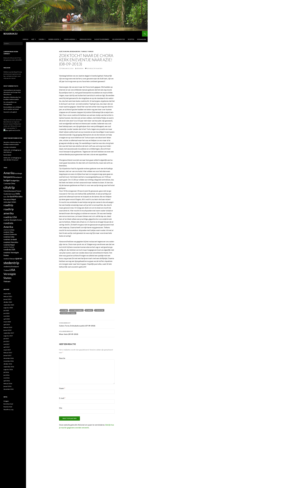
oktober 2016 (8, 364)
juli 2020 (6, 310)
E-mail (62, 398)
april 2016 (7, 381)
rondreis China (8, 232)
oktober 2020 (8, 302)
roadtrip (8, 205)
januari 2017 (7, 355)
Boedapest (18, 177)
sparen (18, 258)
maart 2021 (7, 294)
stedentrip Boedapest (11, 266)
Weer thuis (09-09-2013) (68, 332)
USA (12, 269)
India (18, 193)
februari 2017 (8, 353)
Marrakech (7, 199)
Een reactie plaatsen (94, 68)
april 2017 (7, 347)
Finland (18, 191)
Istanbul (89, 310)
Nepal (13, 199)
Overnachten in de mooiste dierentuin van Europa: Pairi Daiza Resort (12, 92)
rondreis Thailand (9, 247)
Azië (32, 39)
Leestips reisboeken (10, 147)
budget (7, 180)
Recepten (131, 39)
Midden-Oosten (53, 39)
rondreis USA (9, 249)
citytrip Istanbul (76, 310)
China (13, 183)
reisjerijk (80, 68)
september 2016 (9, 367)
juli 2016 (6, 372)
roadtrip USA (10, 217)
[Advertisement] (87, 287)
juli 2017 (6, 338)
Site (60, 408)
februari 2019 (8, 327)
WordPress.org (8, 409)
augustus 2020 (8, 308)
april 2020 (7, 319)
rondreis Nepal (9, 245)
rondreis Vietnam (9, 259)
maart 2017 (7, 350)
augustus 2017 (8, 336)
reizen (13, 202)
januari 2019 (7, 330)
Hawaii (13, 194)
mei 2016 (6, 378)
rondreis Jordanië (10, 239)
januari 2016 (7, 386)
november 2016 (9, 361)
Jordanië (10, 196)
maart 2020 (7, 322)
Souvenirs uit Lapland (10, 112)
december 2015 (9, 389)
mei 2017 (6, 344)
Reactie (62, 358)
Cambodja (7, 183)
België (20, 173)
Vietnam (7, 281)
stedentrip (99, 310)
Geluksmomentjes (118, 39)
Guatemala (7, 194)
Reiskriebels (7, 155)
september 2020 (9, 305)
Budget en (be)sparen (101, 39)
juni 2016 (6, 375)
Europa (41, 39)
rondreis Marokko (11, 242)
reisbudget (7, 202)
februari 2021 (8, 296)
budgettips (15, 180)
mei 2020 (6, 316)
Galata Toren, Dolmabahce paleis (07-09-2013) (77, 324)
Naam (62, 388)
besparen (9, 176)
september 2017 (9, 333)
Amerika (9, 173)
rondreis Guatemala (10, 234)
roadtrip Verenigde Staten (13, 220)
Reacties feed (8, 407)
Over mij (25, 39)
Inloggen (6, 401)
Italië (5, 196)
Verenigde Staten (85, 39)
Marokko (18, 196)
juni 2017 (6, 341)
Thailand (7, 270)
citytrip (64, 310)
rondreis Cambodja (9, 230)
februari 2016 (8, 383)
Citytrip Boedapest (10, 191)
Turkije (84, 51)
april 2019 (7, 324)
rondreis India (9, 237)
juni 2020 (6, 313)
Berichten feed (8, 404)
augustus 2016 (8, 369)
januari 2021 (7, 299)
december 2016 (9, 358)
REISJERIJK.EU (10, 33)
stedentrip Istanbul (68, 313)
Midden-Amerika (69, 39)
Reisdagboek (141, 39)
